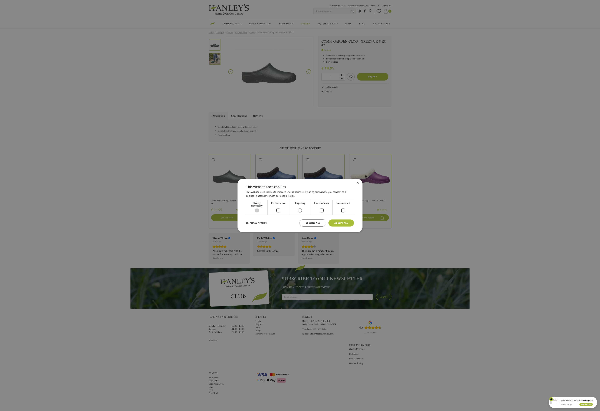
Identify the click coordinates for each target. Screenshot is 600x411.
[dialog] (300, 205)
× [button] (357, 182)
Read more (301, 195)
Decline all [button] (313, 222)
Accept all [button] (341, 222)
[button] (256, 223)
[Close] (595, 398)
